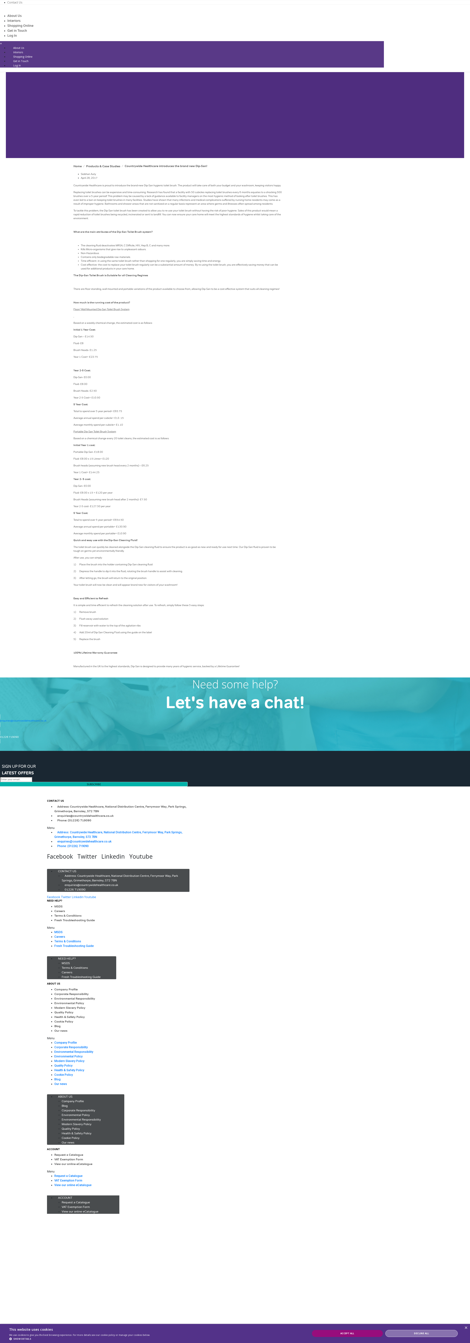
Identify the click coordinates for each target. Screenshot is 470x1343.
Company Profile (66, 989)
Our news (60, 1031)
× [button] (465, 1327)
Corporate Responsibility (71, 994)
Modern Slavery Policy (69, 1008)
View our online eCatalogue (73, 1164)
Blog (57, 1026)
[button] (118, 828)
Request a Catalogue (68, 1155)
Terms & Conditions (68, 916)
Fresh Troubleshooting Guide (74, 920)
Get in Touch (17, 31)
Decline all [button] (421, 1333)
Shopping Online (20, 26)
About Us (14, 16)
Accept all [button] (347, 1333)
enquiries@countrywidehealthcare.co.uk (85, 816)
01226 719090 (75, 889)
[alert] (235, 1333)
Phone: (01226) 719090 (74, 820)
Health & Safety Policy (69, 1017)
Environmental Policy (69, 1003)
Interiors (14, 21)
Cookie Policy (63, 1021)
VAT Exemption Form (68, 1159)
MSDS (58, 906)
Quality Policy (63, 1012)
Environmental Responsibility (74, 999)
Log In (12, 36)
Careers (59, 911)
